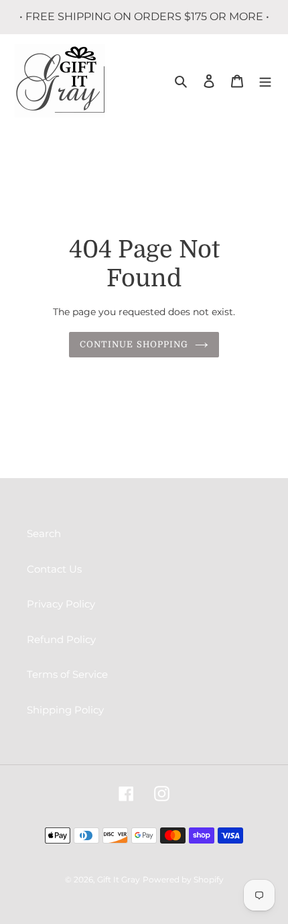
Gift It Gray (118, 879)
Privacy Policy (61, 603)
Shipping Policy (65, 709)
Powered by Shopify (183, 879)
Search (44, 533)
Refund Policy (61, 639)
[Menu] (265, 80)
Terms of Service (67, 674)
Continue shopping (134, 344)
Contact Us (54, 569)
